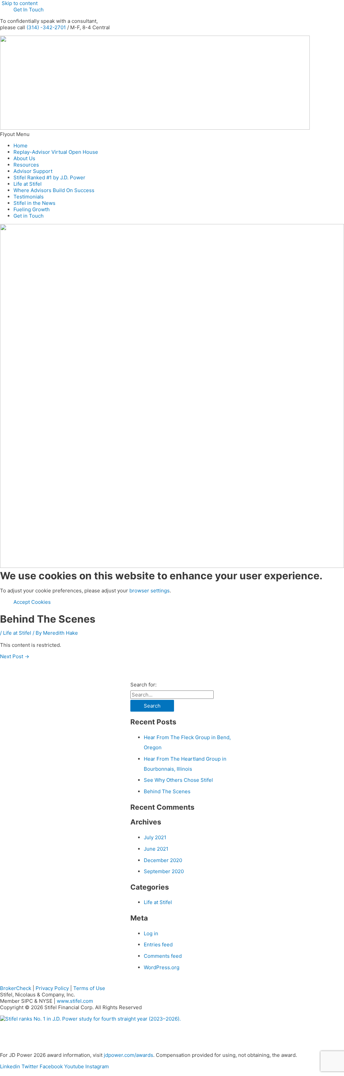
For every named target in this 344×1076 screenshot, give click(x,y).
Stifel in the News (34, 203)
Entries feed (158, 944)
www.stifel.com (75, 1001)
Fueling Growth (31, 209)
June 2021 (156, 849)
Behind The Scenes (167, 791)
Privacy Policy (52, 988)
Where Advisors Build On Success (53, 190)
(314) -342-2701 (46, 27)
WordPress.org (161, 967)
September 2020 (164, 871)
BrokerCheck (15, 988)
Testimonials (28, 196)
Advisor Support (32, 171)
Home (20, 145)
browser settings (149, 590)
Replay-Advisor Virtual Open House (55, 152)
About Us (24, 158)
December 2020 (163, 860)
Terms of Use (89, 988)
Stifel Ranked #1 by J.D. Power (49, 177)
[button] (172, 134)
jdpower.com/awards (128, 1055)
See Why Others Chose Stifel (178, 780)
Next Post (14, 656)
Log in (151, 933)
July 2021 (155, 837)
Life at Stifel (27, 184)
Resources (26, 165)
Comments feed (163, 956)
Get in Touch (28, 216)
